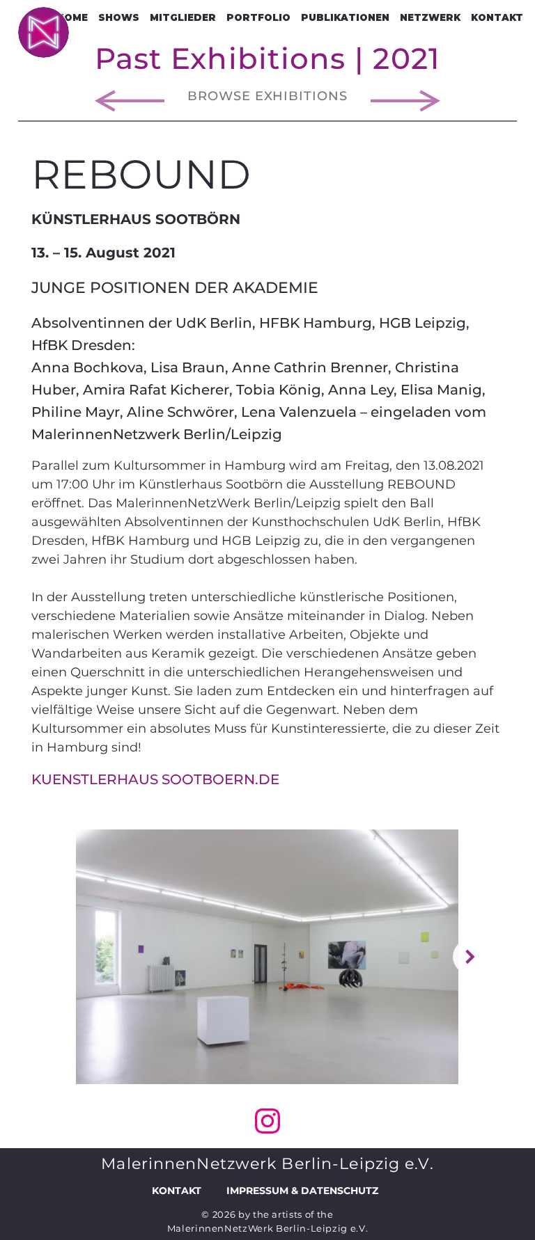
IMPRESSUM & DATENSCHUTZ (302, 1190)
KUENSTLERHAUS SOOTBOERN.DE (155, 779)
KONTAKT (176, 1190)
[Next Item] (470, 956)
